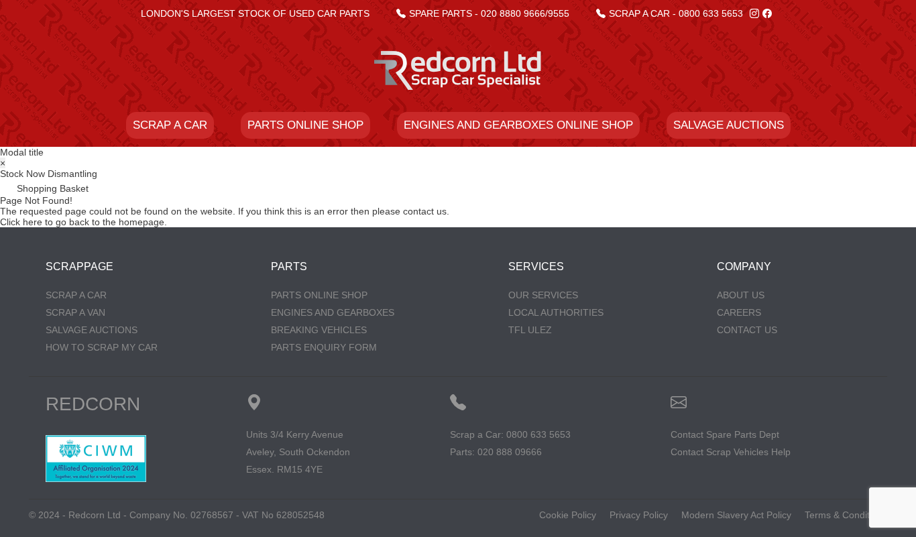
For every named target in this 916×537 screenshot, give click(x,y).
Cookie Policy (567, 515)
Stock (11, 173)
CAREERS (739, 312)
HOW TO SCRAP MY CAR (102, 347)
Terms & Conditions (846, 515)
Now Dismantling (61, 173)
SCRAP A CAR (170, 125)
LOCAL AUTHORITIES (556, 312)
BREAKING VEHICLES (319, 329)
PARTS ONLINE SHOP (305, 125)
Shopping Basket (51, 188)
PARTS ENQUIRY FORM (324, 347)
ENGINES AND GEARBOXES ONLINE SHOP (518, 125)
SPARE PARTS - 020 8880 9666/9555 (489, 13)
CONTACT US (747, 329)
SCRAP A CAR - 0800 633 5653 (676, 13)
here (32, 222)
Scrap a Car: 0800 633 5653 (510, 434)
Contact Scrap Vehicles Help (731, 451)
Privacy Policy (639, 515)
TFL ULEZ (530, 329)
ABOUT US (740, 295)
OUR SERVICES (543, 295)
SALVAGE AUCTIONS (728, 125)
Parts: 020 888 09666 (496, 451)
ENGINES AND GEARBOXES (332, 312)
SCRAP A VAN (75, 312)
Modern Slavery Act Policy (736, 515)
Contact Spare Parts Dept (725, 434)
